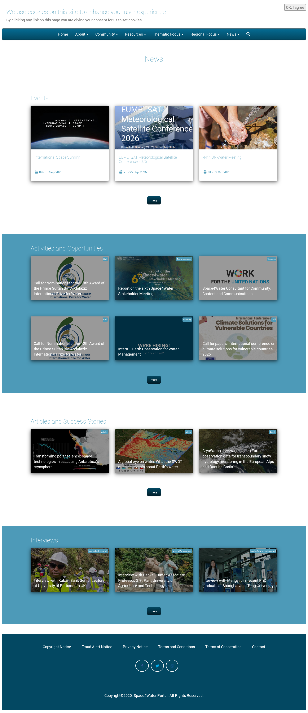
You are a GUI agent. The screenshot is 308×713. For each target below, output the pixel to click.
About (80, 34)
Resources (134, 34)
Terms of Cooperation (223, 646)
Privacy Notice (135, 646)
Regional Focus (203, 34)
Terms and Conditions (176, 646)
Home (63, 34)
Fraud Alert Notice (97, 646)
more (154, 200)
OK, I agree (295, 7)
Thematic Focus (167, 34)
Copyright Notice (57, 646)
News (232, 34)
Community (105, 34)
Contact (258, 646)
